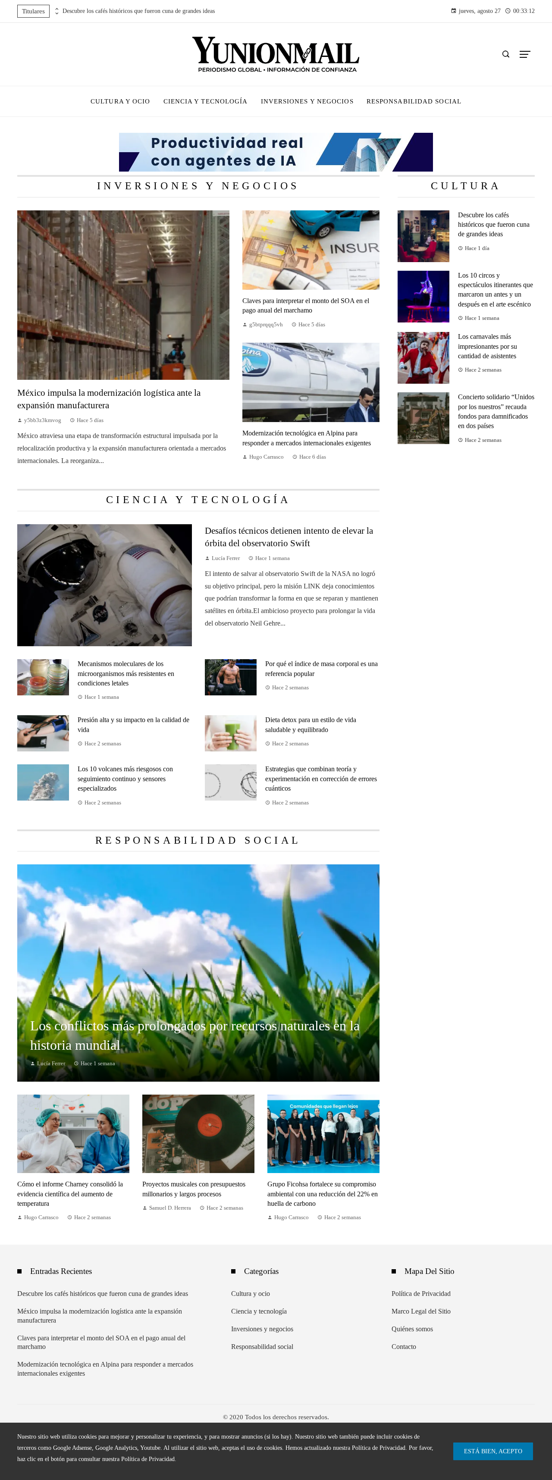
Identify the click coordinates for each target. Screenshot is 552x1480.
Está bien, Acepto (493, 1451)
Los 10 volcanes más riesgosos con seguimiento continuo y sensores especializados (125, 778)
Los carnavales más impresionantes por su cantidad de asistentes (487, 346)
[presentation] (56, 9)
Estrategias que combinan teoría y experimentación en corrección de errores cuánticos (321, 778)
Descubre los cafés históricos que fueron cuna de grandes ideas (139, 11)
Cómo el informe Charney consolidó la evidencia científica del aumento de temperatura (70, 1193)
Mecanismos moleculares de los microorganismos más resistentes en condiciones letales (126, 673)
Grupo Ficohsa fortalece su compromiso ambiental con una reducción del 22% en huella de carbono (322, 1193)
